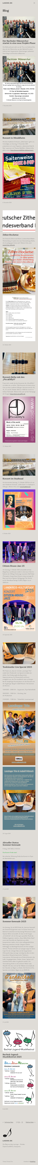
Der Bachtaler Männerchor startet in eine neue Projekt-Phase (19, 42)
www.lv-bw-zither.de (9, 245)
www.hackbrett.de (25, 487)
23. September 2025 (7, 634)
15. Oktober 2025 (7, 446)
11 (22, 1122)
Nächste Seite (30, 1122)
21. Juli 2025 (6, 889)
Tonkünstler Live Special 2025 (17, 667)
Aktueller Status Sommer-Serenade (12, 843)
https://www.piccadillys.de (17, 394)
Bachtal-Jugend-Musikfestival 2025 (12, 1055)
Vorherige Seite (8, 1122)
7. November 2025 (7, 105)
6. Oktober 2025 (7, 533)
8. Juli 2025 (5, 1109)
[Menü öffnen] (34, 3)
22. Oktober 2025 (7, 345)
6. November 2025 (7, 202)
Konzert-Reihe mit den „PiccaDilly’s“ (13, 378)
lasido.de (7, 3)
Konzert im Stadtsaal (13, 478)
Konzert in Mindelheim (14, 138)
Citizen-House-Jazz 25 (13, 566)
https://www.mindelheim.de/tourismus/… (22, 150)
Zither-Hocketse (10, 235)
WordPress (32, 1161)
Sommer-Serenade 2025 (14, 921)
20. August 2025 (7, 833)
